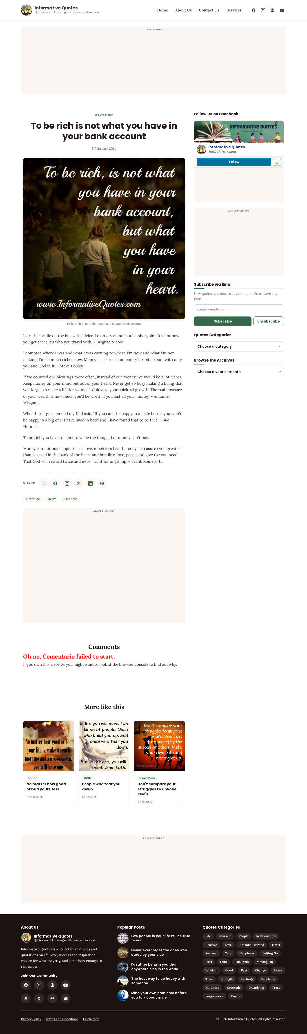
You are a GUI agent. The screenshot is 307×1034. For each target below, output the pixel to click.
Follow (234, 162)
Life (208, 936)
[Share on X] (79, 483)
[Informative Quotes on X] (26, 998)
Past (244, 970)
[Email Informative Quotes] (66, 998)
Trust (276, 988)
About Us (183, 10)
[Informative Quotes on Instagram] (263, 10)
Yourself (225, 936)
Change (260, 970)
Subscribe (223, 321)
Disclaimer (91, 1019)
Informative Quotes (226, 147)
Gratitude (104, 115)
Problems (268, 979)
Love (228, 945)
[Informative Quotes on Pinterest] (272, 10)
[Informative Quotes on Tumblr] (39, 998)
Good (229, 970)
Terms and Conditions (62, 1019)
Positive (211, 945)
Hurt (208, 962)
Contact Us (209, 10)
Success (211, 953)
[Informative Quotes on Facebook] (253, 10)
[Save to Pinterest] (102, 483)
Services (234, 10)
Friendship (256, 988)
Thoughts (242, 962)
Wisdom (211, 970)
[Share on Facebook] (55, 483)
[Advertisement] (153, 63)
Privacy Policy (31, 1019)
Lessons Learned (252, 945)
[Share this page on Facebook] (277, 162)
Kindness (70, 499)
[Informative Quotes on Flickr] (52, 998)
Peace (278, 970)
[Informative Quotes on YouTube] (282, 10)
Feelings (247, 979)
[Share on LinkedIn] (90, 483)
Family (235, 996)
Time (209, 979)
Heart (52, 499)
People (243, 936)
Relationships (266, 936)
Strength (226, 979)
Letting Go (270, 953)
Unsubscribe (268, 321)
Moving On (265, 962)
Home (162, 10)
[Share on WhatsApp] (44, 483)
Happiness (247, 953)
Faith (223, 962)
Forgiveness (214, 996)
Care (228, 953)
